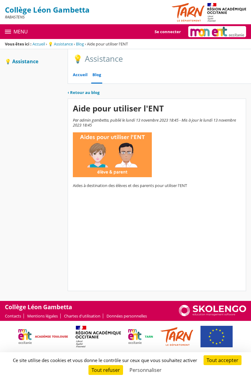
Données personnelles (127, 316)
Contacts (13, 316)
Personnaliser (145, 370)
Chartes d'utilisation (82, 316)
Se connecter (168, 31)
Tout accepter (222, 360)
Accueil (38, 44)
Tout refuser (106, 370)
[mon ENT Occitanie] (217, 31)
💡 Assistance (60, 44)
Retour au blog (83, 92)
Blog (80, 44)
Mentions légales (42, 316)
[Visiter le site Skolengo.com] (212, 315)
